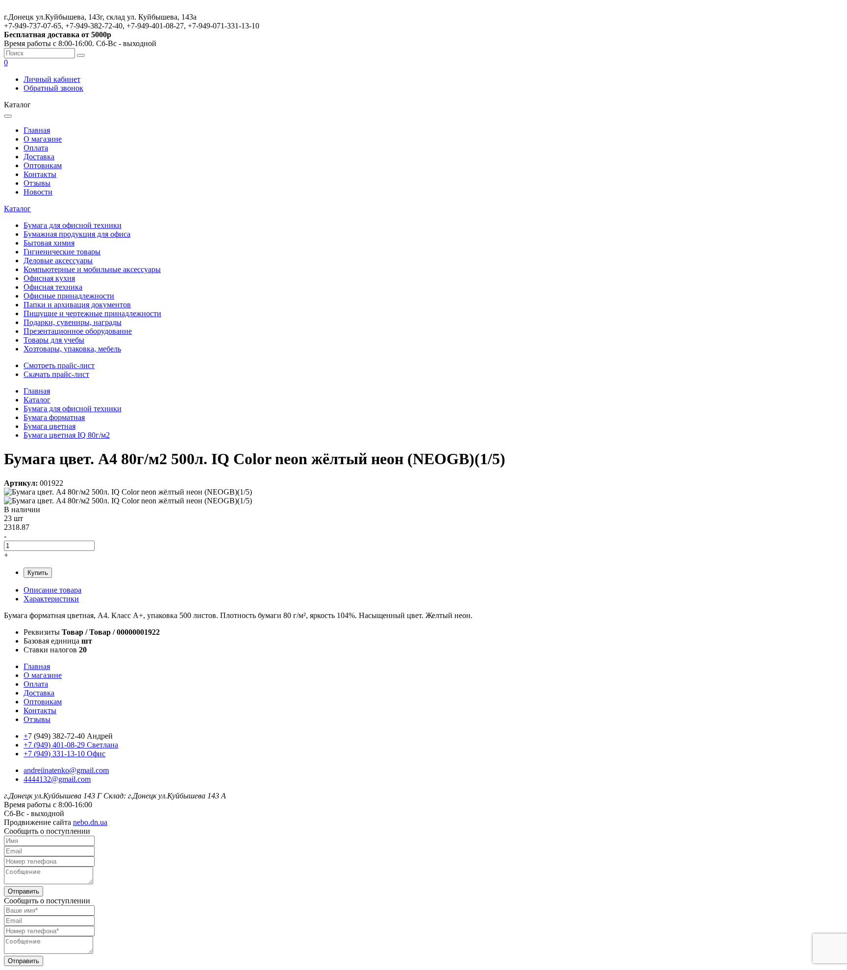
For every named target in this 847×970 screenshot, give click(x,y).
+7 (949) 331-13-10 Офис (64, 753)
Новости (38, 192)
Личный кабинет (52, 79)
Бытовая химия (49, 243)
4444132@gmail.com (57, 779)
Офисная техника (53, 287)
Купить (37, 572)
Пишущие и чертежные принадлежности (92, 313)
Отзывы (37, 183)
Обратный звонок (53, 88)
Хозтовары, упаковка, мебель (72, 349)
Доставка (39, 156)
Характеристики (51, 599)
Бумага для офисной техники (73, 225)
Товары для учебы (54, 340)
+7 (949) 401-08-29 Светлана (71, 745)
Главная (37, 130)
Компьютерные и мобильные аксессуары (92, 269)
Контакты (40, 174)
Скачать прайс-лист (56, 374)
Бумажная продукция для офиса (77, 234)
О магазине (43, 139)
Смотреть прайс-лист (59, 365)
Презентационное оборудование (78, 331)
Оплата (36, 148)
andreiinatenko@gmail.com (66, 770)
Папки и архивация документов (77, 304)
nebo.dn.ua (90, 822)
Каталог (17, 208)
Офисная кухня (49, 278)
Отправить (23, 891)
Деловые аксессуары (58, 260)
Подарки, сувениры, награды (73, 322)
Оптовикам (43, 165)
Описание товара (52, 590)
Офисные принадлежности (69, 296)
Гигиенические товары (62, 252)
